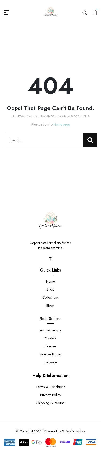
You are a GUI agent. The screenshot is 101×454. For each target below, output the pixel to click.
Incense (50, 346)
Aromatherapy (50, 330)
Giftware (50, 362)
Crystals (50, 338)
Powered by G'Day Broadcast (64, 431)
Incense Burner (51, 354)
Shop (50, 289)
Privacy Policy (50, 394)
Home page (62, 124)
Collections (50, 297)
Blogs (50, 305)
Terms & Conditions (50, 386)
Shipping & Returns (50, 402)
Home (50, 281)
